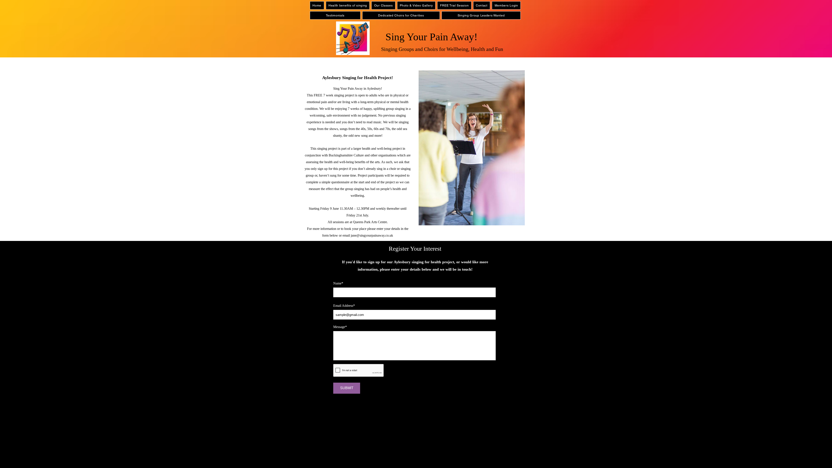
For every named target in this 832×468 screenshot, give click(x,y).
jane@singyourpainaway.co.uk (372, 235)
